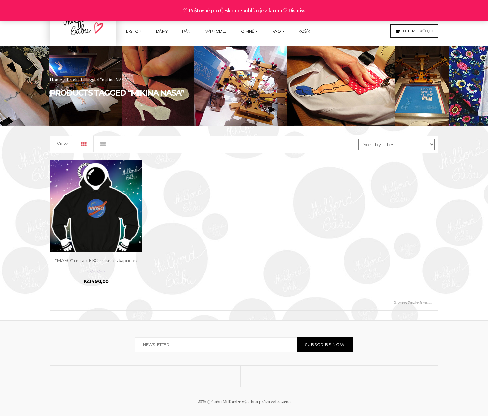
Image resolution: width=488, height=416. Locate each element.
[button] (418, 30)
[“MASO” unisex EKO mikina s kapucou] (96, 206)
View (62, 144)
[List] (103, 144)
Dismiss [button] (296, 10)
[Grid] (84, 144)
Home (56, 79)
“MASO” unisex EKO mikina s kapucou (96, 261)
